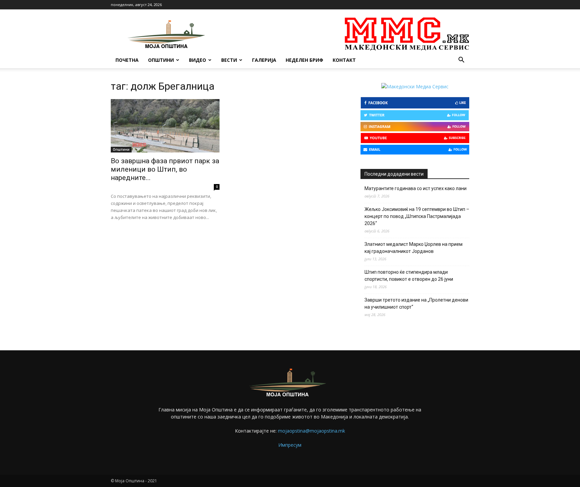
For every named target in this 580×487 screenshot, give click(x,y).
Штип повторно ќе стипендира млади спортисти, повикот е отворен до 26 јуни (409, 275)
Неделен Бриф (304, 60)
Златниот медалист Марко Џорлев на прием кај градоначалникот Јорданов (414, 247)
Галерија (264, 60)
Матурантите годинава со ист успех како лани (416, 188)
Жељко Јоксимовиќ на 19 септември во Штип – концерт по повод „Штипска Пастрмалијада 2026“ (417, 216)
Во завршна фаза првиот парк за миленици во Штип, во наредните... (165, 169)
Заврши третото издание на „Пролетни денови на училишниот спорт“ (416, 303)
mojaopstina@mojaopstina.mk (311, 431)
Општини (161, 60)
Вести (229, 60)
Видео (197, 60)
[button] (461, 60)
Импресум (289, 445)
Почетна (127, 60)
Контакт (344, 60)
